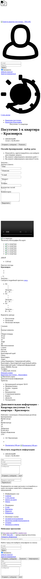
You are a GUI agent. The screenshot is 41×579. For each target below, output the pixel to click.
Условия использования (14, 519)
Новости (8, 511)
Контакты (9, 509)
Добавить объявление (9, 537)
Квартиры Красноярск (13, 122)
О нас (7, 507)
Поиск (7, 502)
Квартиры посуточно (13, 120)
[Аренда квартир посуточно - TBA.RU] (16, 21)
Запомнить (7, 70)
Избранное (9, 513)
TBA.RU (10, 535)
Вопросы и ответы (12, 524)
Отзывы (8, 522)
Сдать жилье (5, 115)
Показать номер (7, 373)
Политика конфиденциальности (17, 521)
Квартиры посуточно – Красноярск (14, 375)
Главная (8, 496)
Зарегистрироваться (8, 74)
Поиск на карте (11, 500)
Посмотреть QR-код (12, 445)
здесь (26, 280)
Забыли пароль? (7, 72)
